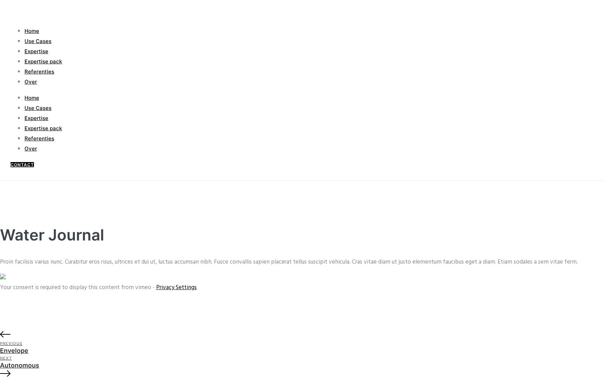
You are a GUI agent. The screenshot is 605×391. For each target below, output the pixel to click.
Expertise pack (43, 61)
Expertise (36, 51)
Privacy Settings (176, 287)
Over (31, 81)
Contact (22, 164)
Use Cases (38, 41)
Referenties (39, 71)
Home (32, 31)
